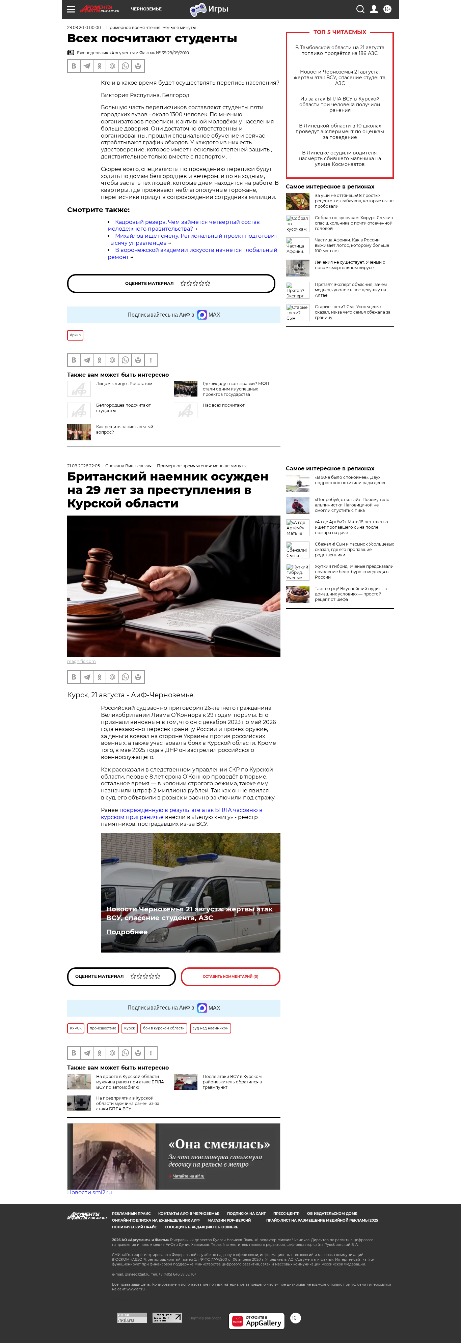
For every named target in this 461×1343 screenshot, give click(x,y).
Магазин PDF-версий (229, 1220)
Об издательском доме (332, 1213)
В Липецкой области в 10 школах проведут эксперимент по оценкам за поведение (340, 131)
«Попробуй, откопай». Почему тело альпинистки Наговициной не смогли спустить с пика (352, 505)
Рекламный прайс (131, 1213)
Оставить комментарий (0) (231, 976)
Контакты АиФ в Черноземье (188, 1213)
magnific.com (81, 661)
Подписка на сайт (246, 1213)
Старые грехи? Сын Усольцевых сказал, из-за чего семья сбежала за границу (352, 312)
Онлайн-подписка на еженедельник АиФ (156, 1220)
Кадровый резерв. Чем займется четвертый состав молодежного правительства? (184, 225)
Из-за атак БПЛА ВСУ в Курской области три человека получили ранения (339, 104)
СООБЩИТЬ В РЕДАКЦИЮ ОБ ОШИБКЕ (201, 1227)
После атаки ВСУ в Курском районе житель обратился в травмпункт (232, 1082)
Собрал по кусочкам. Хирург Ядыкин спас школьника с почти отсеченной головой (354, 223)
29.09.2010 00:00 (84, 27)
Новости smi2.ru (89, 1192)
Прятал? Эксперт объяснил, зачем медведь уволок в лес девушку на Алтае (351, 290)
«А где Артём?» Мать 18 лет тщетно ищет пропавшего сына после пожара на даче (351, 527)
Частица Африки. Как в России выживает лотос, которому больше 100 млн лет (352, 245)
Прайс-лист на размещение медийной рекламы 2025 (322, 1220)
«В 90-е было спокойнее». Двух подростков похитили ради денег (350, 480)
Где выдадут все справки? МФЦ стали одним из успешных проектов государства (236, 389)
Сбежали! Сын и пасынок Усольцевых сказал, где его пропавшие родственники (354, 549)
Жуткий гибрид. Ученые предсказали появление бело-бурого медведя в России (354, 572)
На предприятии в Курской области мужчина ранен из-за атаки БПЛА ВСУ (127, 1103)
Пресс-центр (286, 1213)
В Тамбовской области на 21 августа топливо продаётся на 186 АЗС (339, 50)
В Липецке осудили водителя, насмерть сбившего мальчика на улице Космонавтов (340, 158)
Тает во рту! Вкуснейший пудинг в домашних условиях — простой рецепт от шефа (351, 594)
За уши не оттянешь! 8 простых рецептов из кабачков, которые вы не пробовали (354, 201)
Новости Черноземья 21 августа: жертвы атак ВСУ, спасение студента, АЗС (340, 77)
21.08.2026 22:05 (83, 465)
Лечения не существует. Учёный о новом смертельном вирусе (350, 265)
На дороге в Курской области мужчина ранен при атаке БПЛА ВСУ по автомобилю (130, 1082)
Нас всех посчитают (224, 405)
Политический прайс (134, 1227)
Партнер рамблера (205, 1318)
